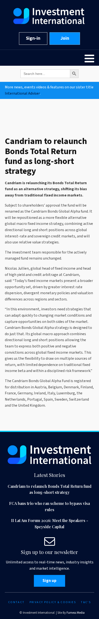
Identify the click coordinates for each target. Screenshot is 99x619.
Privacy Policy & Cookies (53, 602)
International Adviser (22, 93)
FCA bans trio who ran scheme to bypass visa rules (49, 506)
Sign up (49, 581)
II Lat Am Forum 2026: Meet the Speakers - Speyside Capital (49, 523)
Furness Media (76, 613)
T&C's (86, 602)
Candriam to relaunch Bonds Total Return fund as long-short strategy (50, 489)
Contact (16, 602)
